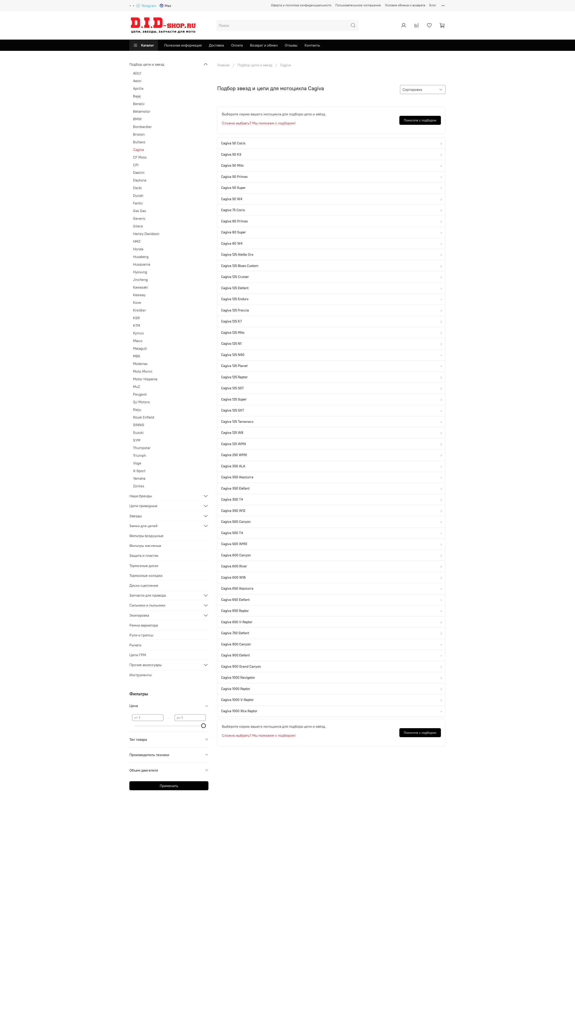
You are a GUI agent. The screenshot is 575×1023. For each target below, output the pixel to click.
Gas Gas (139, 210)
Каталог (147, 45)
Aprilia (138, 88)
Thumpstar (141, 447)
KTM (136, 325)
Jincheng (140, 279)
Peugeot (140, 394)
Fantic (138, 203)
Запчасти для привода (147, 595)
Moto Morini (142, 371)
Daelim (138, 172)
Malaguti (140, 348)
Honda (138, 249)
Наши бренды (140, 496)
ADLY (137, 73)
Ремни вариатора (143, 625)
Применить (169, 785)
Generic (139, 218)
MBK (136, 356)
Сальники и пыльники (147, 605)
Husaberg (140, 256)
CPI (136, 165)
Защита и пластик (143, 555)
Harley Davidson (146, 233)
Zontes (138, 486)
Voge (137, 463)
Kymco (138, 333)
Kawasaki (140, 287)
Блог (432, 5)
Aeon (137, 80)
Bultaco (139, 142)
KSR (136, 318)
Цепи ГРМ (137, 655)
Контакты (312, 45)
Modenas (140, 363)
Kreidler (139, 310)
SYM (136, 440)
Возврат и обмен (264, 45)
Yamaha (139, 478)
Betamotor (141, 111)
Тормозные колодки (145, 575)
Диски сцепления (143, 585)
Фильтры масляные (145, 545)
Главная (223, 65)
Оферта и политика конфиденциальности (301, 5)
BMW (137, 119)
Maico (137, 340)
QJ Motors (141, 402)
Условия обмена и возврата (405, 5)
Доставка (216, 45)
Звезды (135, 516)
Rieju (137, 409)
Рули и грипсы (141, 635)
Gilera (138, 226)
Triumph (139, 455)
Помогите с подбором (420, 120)
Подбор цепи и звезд (254, 65)
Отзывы (291, 45)
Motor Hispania (145, 379)
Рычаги (135, 645)
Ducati (138, 195)
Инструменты (140, 675)
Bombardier (142, 126)
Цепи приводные (143, 506)
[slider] (203, 725)
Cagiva (138, 149)
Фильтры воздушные (146, 535)
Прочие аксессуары (145, 665)
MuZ (136, 386)
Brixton (139, 134)
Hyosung (140, 272)
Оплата (237, 45)
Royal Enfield (143, 417)
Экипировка (139, 615)
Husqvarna (141, 264)
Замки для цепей (143, 526)
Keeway (139, 295)
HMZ (136, 241)
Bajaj (137, 96)
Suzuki (138, 432)
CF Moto (140, 157)
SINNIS (138, 425)
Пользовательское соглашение (358, 5)
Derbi (137, 188)
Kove (137, 302)
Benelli (138, 103)
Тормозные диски (143, 565)
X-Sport (139, 470)
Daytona (139, 180)
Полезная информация (183, 45)
